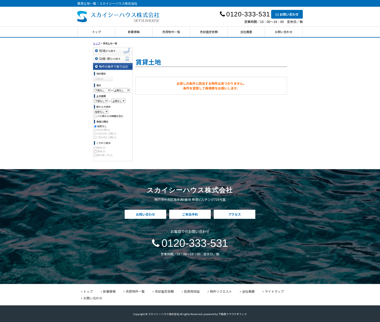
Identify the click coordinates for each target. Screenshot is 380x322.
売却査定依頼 (209, 32)
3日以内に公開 (106, 133)
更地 (101, 151)
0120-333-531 (195, 243)
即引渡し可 (104, 155)
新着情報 (134, 32)
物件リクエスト (221, 291)
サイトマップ (274, 291)
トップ (96, 32)
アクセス (234, 214)
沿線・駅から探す (113, 58)
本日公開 (103, 129)
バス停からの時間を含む (110, 116)
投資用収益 (192, 291)
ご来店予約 (190, 214)
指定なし (102, 126)
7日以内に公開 (106, 137)
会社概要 (246, 32)
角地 (101, 147)
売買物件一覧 (171, 32)
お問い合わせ (289, 14)
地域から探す (113, 50)
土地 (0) (99, 78)
